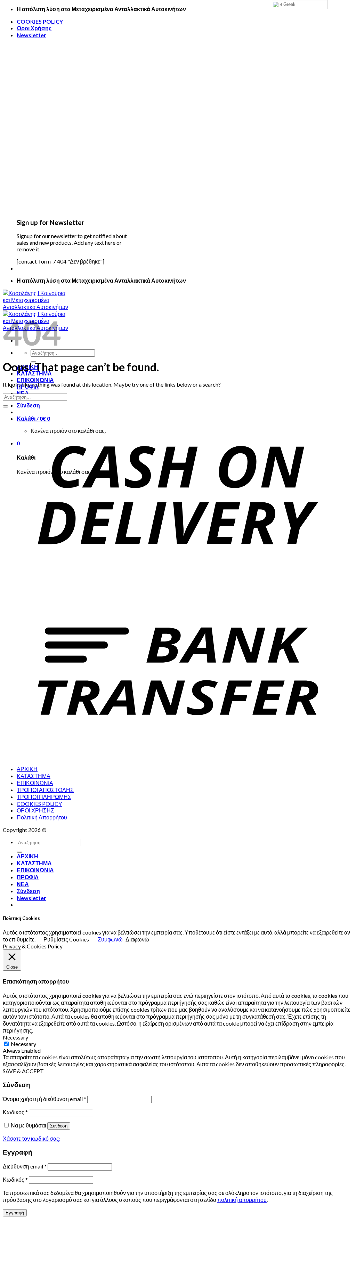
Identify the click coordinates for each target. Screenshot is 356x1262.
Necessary (23, 1044)
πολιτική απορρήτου (242, 1199)
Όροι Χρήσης (34, 28)
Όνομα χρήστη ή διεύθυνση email (44, 1098)
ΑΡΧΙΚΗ (27, 769)
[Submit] (5, 406)
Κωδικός (15, 1112)
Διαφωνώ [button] (137, 939)
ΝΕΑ (23, 884)
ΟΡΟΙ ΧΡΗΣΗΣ (35, 810)
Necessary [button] (15, 1037)
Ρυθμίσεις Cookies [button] (66, 939)
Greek (289, 4)
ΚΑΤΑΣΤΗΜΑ (33, 775)
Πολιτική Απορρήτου (42, 817)
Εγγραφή (15, 1212)
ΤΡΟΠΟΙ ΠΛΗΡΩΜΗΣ (44, 796)
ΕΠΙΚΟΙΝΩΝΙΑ (35, 380)
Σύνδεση (58, 1125)
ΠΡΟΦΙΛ (28, 877)
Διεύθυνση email (25, 1166)
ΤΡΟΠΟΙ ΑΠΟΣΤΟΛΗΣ (45, 789)
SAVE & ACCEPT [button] (23, 1071)
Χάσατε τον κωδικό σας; (31, 1138)
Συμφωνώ (110, 939)
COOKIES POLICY (40, 21)
